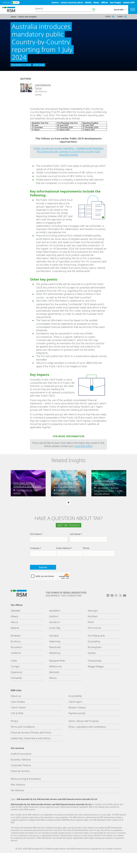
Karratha (53, 635)
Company (34, 548)
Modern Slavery (77, 707)
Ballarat (15, 627)
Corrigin (15, 666)
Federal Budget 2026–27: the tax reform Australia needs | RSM (67, 484)
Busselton (16, 647)
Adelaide (15, 610)
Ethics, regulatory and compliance (87, 726)
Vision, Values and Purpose (83, 721)
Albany (14, 616)
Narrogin (93, 610)
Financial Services (20, 771)
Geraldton (54, 610)
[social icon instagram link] (116, 595)
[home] (10, 9)
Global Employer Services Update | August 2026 (105, 482)
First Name (35, 534)
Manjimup (54, 652)
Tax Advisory (63, 490)
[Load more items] (68, 502)
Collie (14, 660)
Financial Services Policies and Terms (31, 732)
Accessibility (75, 696)
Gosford (53, 616)
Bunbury (15, 641)
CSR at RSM (17, 713)
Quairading (94, 641)
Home (14, 16)
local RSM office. (84, 446)
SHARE (120, 16)
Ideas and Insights (27, 16)
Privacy (14, 721)
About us (16, 696)
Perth (91, 622)
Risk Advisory (18, 784)
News (96, 2)
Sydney (92, 652)
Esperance (16, 672)
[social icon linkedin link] (108, 595)
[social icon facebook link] (112, 595)
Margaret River (57, 660)
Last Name (75, 534)
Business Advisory (21, 759)
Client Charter (18, 707)
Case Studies (18, 701)
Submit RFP (129, 2)
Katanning (54, 641)
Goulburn (54, 622)
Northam (93, 616)
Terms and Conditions (23, 726)
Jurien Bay (54, 627)
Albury (14, 622)
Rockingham (94, 647)
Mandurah (55, 647)
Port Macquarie (96, 635)
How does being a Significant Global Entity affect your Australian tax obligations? (27, 484)
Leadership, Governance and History (30, 738)
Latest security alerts (72, 2)
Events (55, 2)
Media (88, 2)
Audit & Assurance (21, 753)
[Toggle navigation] (132, 9)
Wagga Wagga (95, 666)
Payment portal (76, 713)
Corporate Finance (21, 765)
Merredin (54, 672)
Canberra (16, 652)
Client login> (75, 701)
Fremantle (16, 677)
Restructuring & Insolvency (26, 778)
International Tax (24, 490)
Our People (115, 2)
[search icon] (94, 9)
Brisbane (15, 635)
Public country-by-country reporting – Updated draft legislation (68, 148)
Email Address (63, 548)
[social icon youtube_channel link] (124, 595)
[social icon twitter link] (120, 595)
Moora (52, 677)
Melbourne (55, 666)
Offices (104, 2)
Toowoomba (94, 660)
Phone (86, 548)
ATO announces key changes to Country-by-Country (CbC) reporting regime (68, 153)
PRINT (108, 16)
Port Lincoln (94, 627)
